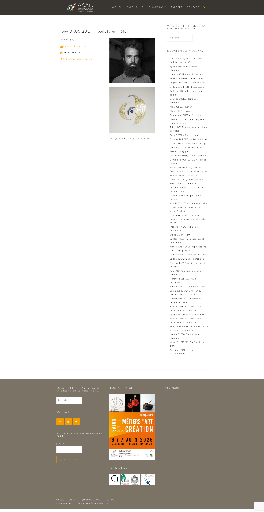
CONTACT (193, 7)
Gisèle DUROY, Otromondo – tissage (188, 143)
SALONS (132, 7)
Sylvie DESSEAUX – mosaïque (184, 135)
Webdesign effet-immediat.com (93, 503)
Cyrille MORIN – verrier (181, 234)
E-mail (60, 443)
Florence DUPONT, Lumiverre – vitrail (188, 139)
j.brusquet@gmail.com (74, 46)
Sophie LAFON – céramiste (183, 175)
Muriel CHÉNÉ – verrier (181, 111)
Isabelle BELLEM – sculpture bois (186, 74)
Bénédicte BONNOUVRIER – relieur (187, 78)
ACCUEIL (117, 7)
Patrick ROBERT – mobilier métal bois (189, 254)
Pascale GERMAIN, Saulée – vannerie (188, 155)
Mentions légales (64, 503)
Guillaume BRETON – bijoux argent (187, 87)
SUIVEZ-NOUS (170, 388)
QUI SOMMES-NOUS (154, 7)
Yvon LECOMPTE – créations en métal (189, 203)
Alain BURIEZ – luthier (181, 107)
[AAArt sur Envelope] (76, 421)
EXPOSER (176, 7)
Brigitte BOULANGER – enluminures (187, 82)
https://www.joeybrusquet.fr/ (77, 59)
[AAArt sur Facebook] (60, 421)
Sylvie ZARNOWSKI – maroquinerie (187, 314)
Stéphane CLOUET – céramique (185, 115)
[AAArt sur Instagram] (68, 421)
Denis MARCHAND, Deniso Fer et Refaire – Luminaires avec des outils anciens (188, 219)
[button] (204, 7)
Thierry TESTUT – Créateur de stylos (188, 286)
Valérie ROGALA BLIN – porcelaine (187, 259)
